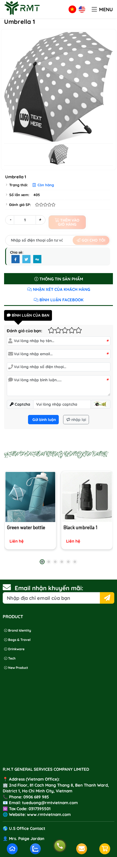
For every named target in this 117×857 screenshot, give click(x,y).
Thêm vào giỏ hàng (69, 222)
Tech (11, 658)
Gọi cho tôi (93, 240)
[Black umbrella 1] (87, 497)
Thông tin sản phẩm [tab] (60, 279)
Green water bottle (26, 528)
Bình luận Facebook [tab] (61, 299)
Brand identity (19, 630)
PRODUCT (13, 616)
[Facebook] (15, 259)
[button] (94, 9)
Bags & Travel (18, 640)
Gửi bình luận (43, 419)
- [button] (10, 219)
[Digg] (37, 259)
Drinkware (15, 649)
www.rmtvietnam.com (49, 814)
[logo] (22, 15)
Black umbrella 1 (80, 528)
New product (17, 668)
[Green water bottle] (30, 497)
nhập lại (78, 419)
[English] (82, 9)
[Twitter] (26, 259)
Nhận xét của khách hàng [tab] (61, 289)
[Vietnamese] (72, 9)
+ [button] (40, 219)
